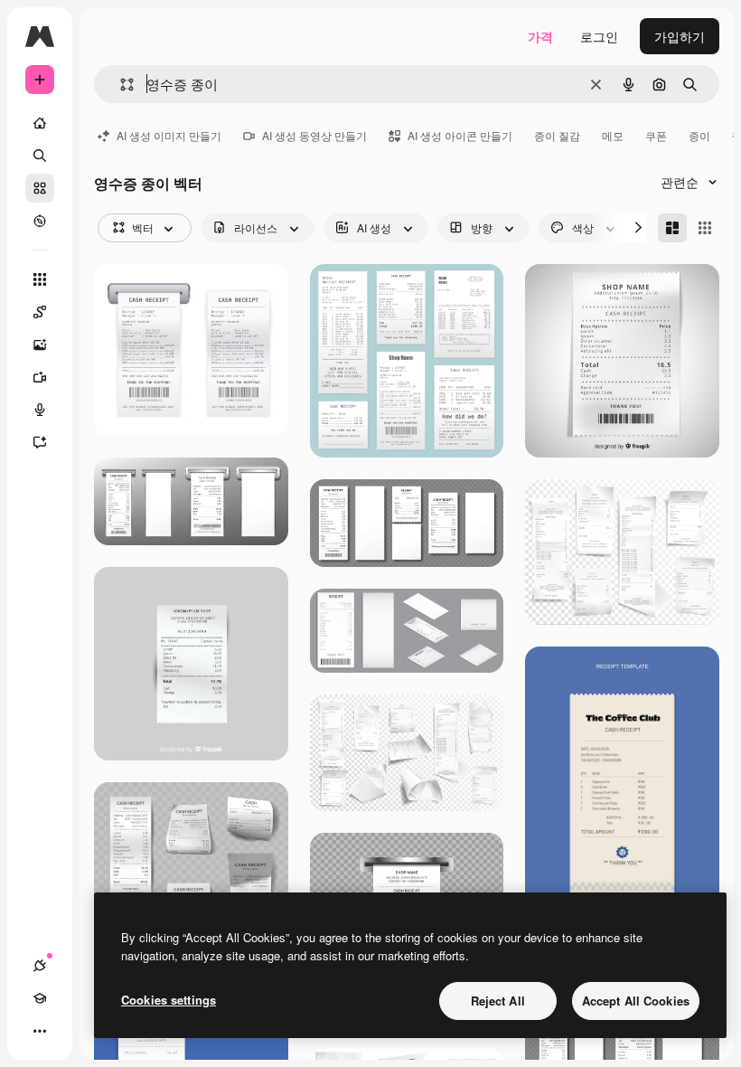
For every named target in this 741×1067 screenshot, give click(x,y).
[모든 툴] (39, 279)
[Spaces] (39, 311)
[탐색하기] (39, 220)
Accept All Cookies (635, 1000)
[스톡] (39, 188)
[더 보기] (39, 1030)
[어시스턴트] (39, 442)
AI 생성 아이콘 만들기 (460, 135)
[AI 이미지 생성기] (39, 344)
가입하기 (679, 36)
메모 (613, 135)
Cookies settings (168, 999)
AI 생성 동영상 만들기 (314, 135)
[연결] (39, 965)
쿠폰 (656, 135)
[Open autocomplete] (120, 84)
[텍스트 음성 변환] (39, 409)
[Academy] (39, 998)
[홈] (39, 123)
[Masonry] (672, 227)
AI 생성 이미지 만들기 (169, 135)
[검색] (39, 155)
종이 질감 (557, 135)
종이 (699, 135)
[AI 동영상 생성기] (39, 377)
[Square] (704, 227)
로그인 (599, 36)
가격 (540, 36)
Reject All (498, 1000)
